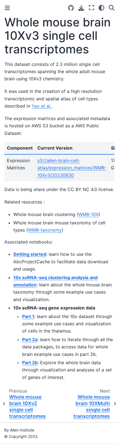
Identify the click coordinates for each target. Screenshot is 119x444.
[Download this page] (81, 8)
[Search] (112, 8)
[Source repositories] (71, 8)
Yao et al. (41, 106)
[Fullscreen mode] (91, 8)
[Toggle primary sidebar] (7, 8)
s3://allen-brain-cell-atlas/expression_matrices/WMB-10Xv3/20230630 (71, 168)
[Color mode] (101, 8)
